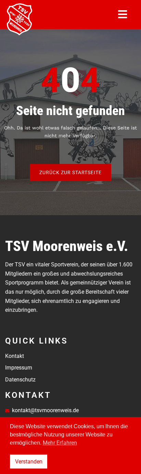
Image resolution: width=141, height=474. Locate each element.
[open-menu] (122, 14)
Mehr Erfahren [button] (60, 443)
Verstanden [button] (28, 461)
